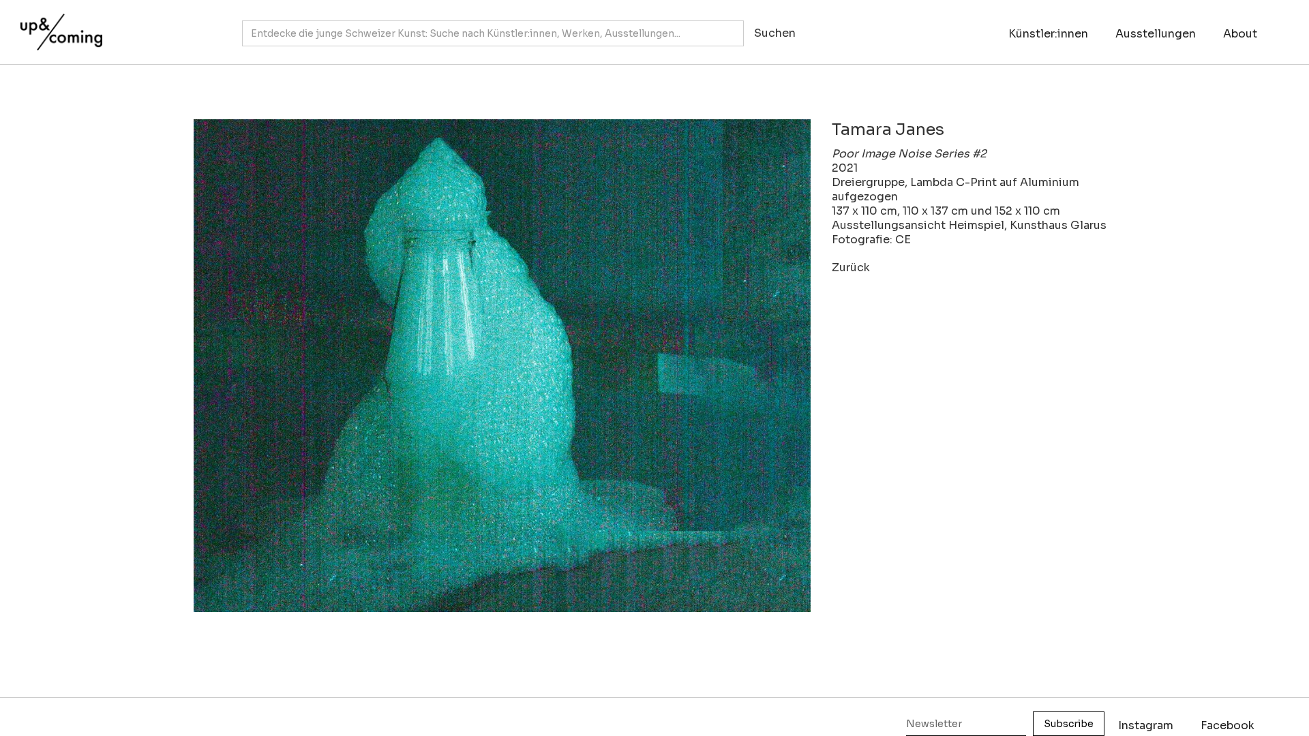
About (1240, 34)
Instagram (1145, 725)
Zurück (851, 267)
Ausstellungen (1155, 34)
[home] (58, 25)
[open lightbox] (491, 366)
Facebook (1227, 725)
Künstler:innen (1048, 34)
